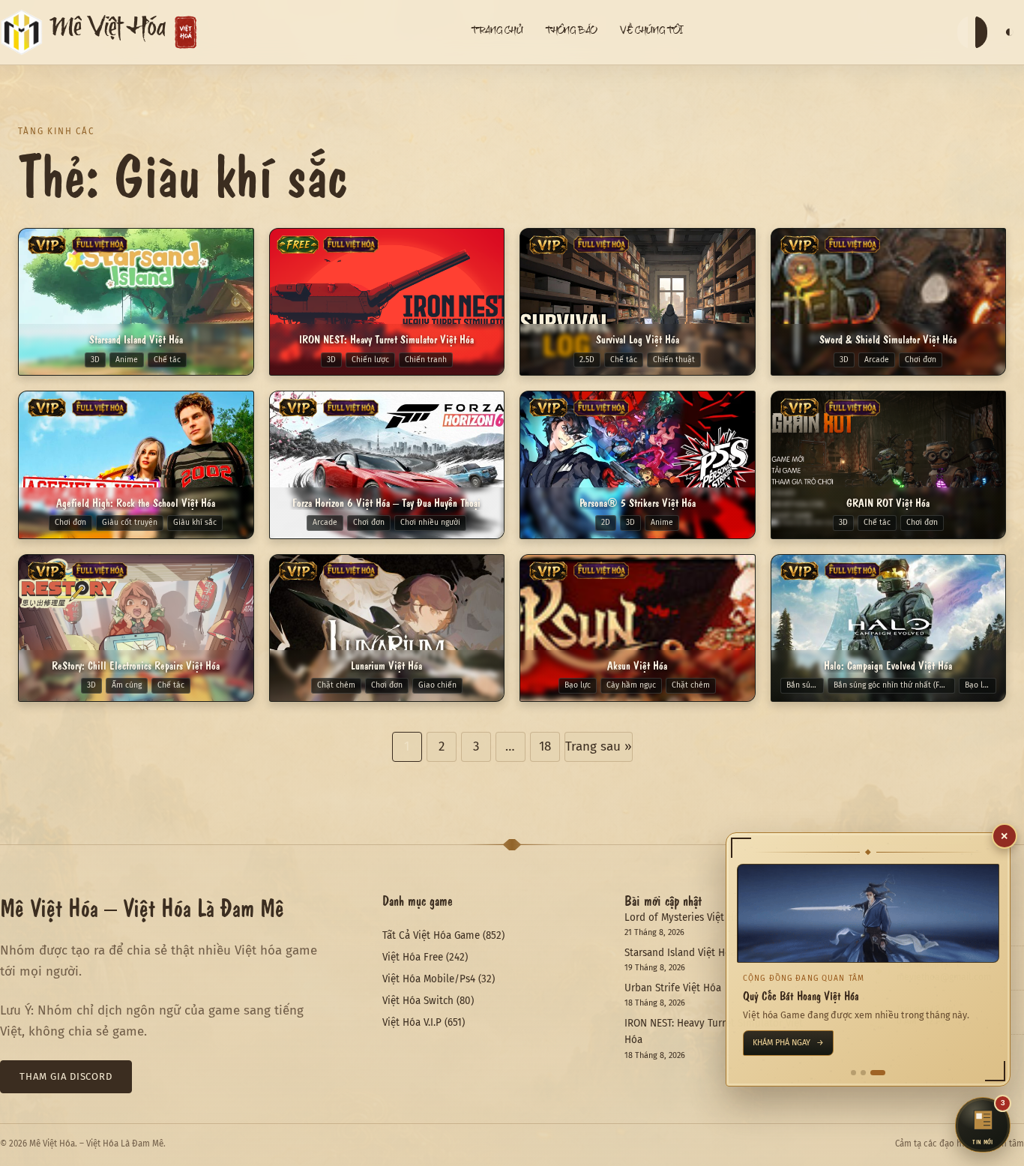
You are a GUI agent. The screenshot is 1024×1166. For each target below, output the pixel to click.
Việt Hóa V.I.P (412, 1022)
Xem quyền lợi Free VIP (805, 1043)
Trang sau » (598, 746)
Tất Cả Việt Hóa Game (431, 935)
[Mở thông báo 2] (873, 1072)
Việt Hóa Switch (418, 1000)
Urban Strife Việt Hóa (672, 988)
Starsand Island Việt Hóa (680, 952)
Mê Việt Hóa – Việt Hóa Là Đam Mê (142, 906)
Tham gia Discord (65, 1076)
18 (545, 746)
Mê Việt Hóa (108, 31)
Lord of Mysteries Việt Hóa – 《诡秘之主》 (719, 917)
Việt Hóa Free (412, 957)
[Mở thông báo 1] (858, 1072)
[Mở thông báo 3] (882, 1072)
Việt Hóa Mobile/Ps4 (428, 979)
